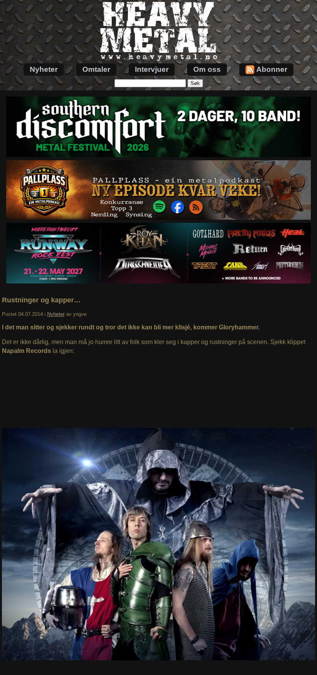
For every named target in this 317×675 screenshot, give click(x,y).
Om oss (207, 69)
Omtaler (96, 69)
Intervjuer (152, 69)
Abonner (271, 69)
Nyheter (44, 69)
